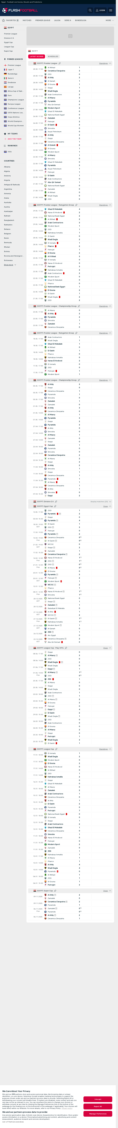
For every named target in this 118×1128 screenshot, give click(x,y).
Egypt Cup (8, 42)
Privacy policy (67, 1108)
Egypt (35, 51)
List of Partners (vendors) (13, 1122)
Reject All (98, 1106)
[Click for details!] (70, 69)
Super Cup (8, 51)
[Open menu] (111, 10)
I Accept (97, 1099)
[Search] (90, 10)
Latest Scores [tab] (36, 56)
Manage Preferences (97, 1114)
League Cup (9, 47)
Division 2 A (9, 38)
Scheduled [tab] (53, 56)
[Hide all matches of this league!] (110, 63)
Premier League (10, 34)
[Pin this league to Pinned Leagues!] (59, 63)
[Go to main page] (22, 10)
